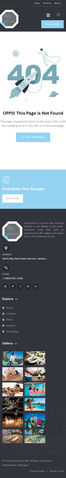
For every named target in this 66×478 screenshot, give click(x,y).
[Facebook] (5, 286)
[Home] (9, 19)
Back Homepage (35, 137)
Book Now (12, 198)
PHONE (5, 274)
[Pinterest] (28, 286)
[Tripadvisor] (36, 286)
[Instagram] (20, 286)
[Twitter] (13, 286)
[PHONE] (6, 267)
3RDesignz (23, 465)
